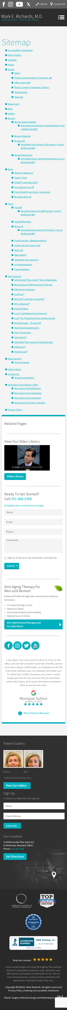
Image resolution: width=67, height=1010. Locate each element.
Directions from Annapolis (27, 397)
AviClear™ (19, 294)
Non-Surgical (14, 276)
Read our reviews (22, 960)
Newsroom (13, 103)
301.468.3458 (21, 498)
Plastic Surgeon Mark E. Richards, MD (33, 77)
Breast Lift (19, 140)
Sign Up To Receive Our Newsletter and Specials (32, 557)
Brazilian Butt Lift (22, 196)
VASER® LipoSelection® (26, 182)
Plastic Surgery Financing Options (31, 87)
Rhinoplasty (20, 254)
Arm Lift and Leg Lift (24, 187)
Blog (10, 108)
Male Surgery (15, 358)
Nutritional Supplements (26, 327)
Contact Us (13, 374)
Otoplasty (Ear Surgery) (26, 259)
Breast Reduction (23, 155)
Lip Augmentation (23, 264)
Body (10, 169)
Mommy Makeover (23, 172)
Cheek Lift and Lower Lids (27, 245)
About (11, 69)
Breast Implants (22, 136)
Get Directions (15, 856)
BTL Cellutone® (22, 303)
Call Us (43, 4)
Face (10, 203)
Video (17, 73)
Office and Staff (22, 82)
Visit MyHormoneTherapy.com (24, 624)
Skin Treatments (22, 332)
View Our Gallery (16, 785)
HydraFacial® (20, 351)
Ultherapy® (20, 346)
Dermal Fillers (21, 308)
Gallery (11, 113)
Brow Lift (18, 226)
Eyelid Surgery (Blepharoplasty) (30, 240)
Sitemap (12, 59)
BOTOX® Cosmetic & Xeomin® (29, 299)
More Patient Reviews (36, 713)
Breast (11, 118)
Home (11, 64)
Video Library (14, 369)
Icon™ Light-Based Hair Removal (30, 313)
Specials (18, 96)
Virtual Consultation (24, 377)
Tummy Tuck (20, 177)
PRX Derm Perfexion (24, 289)
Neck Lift (18, 250)
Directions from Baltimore (27, 388)
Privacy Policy (15, 409)
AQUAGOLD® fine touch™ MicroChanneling (35, 279)
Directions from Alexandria (28, 393)
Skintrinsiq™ (20, 337)
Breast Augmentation (25, 121)
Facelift (18, 207)
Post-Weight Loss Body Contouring (32, 192)
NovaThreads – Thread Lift (27, 323)
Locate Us (59, 4)
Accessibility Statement (20, 50)
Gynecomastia (21, 362)
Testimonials (20, 92)
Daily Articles (14, 55)
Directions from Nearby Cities (23, 384)
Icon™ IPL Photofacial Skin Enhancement (34, 318)
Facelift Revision (22, 221)
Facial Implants (22, 269)
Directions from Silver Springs (29, 402)
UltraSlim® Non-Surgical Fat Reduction (33, 342)
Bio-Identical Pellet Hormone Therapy (33, 284)
